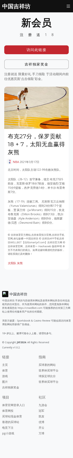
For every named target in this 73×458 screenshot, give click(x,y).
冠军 (41, 411)
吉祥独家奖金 (37, 64)
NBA (16, 162)
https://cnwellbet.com (30, 308)
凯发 (41, 416)
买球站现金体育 (12, 416)
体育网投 (7, 411)
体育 (5, 370)
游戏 (5, 376)
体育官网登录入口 (13, 405)
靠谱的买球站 (10, 422)
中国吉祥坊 (16, 6)
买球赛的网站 (47, 365)
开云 (41, 428)
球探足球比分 (47, 376)
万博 (41, 433)
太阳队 (12, 263)
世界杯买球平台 (48, 370)
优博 (41, 422)
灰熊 (20, 263)
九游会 (43, 405)
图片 (5, 382)
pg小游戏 (8, 433)
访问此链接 (37, 49)
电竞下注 (7, 428)
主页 (5, 365)
